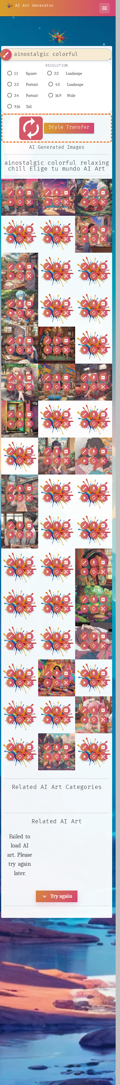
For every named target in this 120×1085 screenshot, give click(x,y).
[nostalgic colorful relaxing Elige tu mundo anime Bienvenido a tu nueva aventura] (93, 234)
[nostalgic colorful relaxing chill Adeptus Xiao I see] (93, 382)
